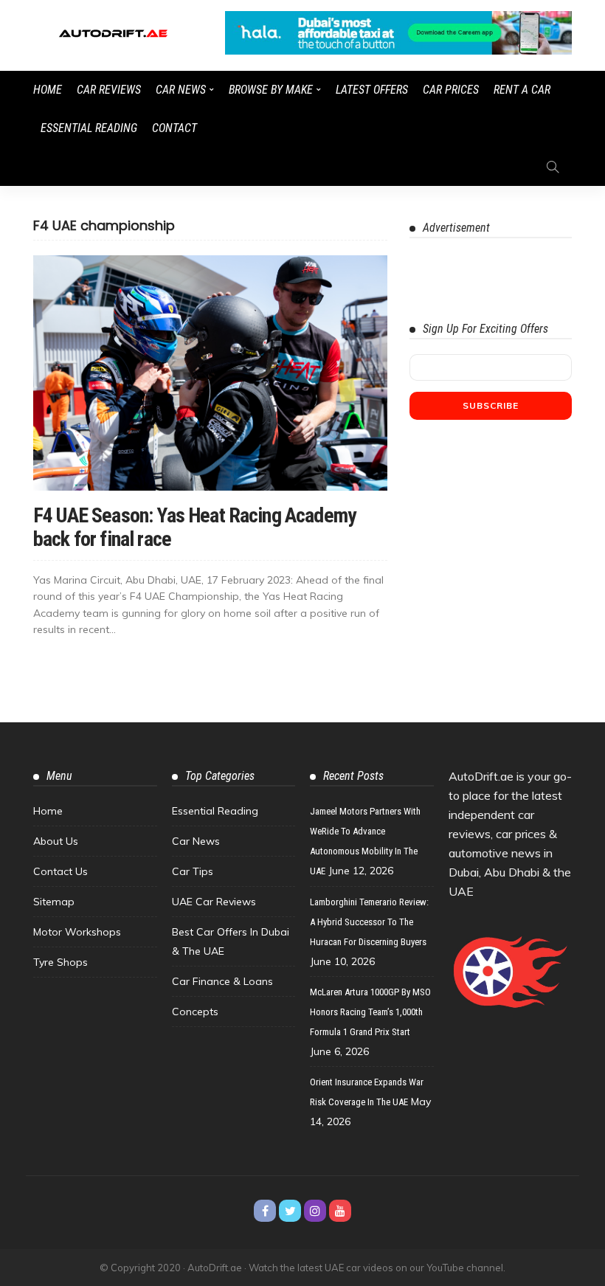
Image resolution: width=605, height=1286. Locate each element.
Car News (181, 90)
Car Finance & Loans (222, 981)
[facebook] (265, 1211)
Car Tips (192, 871)
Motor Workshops (77, 931)
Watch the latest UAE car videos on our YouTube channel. (377, 1267)
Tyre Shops (60, 962)
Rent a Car (522, 90)
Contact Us (60, 871)
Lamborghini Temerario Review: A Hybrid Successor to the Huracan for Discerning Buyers (369, 921)
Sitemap (54, 901)
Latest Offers (372, 90)
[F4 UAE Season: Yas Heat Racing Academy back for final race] (210, 373)
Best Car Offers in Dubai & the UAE (230, 941)
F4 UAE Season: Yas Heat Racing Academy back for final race (194, 527)
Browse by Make (271, 90)
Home (47, 90)
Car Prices (451, 90)
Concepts (195, 1011)
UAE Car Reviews (214, 901)
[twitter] (290, 1211)
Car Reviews (109, 90)
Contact (174, 128)
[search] (552, 167)
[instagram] (315, 1211)
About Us (55, 841)
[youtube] (340, 1211)
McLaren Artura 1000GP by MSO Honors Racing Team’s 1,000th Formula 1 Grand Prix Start (370, 1011)
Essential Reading (89, 128)
